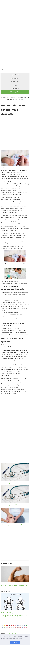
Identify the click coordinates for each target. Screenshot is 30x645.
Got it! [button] (15, 642)
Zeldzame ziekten (14, 97)
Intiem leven (15, 78)
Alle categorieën (15, 92)
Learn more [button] (19, 638)
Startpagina (4, 97)
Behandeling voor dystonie (14, 585)
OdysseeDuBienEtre (11, 633)
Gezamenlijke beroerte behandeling (13, 525)
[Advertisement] (15, 18)
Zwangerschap (15, 81)
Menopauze (15, 88)
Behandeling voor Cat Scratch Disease (13, 483)
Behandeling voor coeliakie (10, 505)
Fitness (15, 85)
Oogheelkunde (15, 75)
